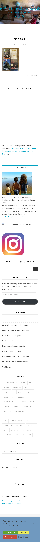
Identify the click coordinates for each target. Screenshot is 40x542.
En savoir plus (23, 537)
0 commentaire (32, 75)
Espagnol (22, 402)
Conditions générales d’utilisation (14, 501)
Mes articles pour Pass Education (15, 362)
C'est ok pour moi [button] (10, 532)
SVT (30, 397)
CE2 (23, 416)
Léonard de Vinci (11, 435)
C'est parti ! (20, 301)
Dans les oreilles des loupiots (13, 346)
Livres (30, 421)
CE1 (30, 383)
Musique (27, 406)
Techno (16, 406)
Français (17, 387)
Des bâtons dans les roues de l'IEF (15, 356)
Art (5, 430)
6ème (6, 392)
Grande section (10, 416)
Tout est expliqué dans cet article (15, 217)
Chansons (26, 435)
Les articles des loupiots (11, 351)
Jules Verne (9, 402)
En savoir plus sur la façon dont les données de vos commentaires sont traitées (19, 151)
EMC (28, 392)
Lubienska (27, 430)
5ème (23, 383)
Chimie (6, 406)
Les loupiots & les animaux (12, 341)
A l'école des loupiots (20, 8)
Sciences (14, 430)
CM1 (30, 416)
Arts (32, 402)
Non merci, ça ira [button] (10, 537)
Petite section (10, 383)
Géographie (9, 397)
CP (13, 392)
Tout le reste (7, 367)
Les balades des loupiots (11, 335)
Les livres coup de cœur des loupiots (16, 330)
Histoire (29, 387)
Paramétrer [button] (23, 532)
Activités (31, 425)
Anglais (21, 397)
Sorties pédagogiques (13, 425)
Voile (20, 392)
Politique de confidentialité (12, 503)
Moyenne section (17, 411)
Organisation (17, 421)
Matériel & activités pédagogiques (15, 325)
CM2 (5, 421)
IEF (5, 411)
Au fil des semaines (9, 320)
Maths (6, 387)
